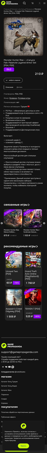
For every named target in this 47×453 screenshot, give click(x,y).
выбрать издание (14, 80)
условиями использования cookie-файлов (21, 434)
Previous (2, 223)
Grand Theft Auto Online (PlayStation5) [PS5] (32, 275)
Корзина (4, 403)
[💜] (39, 20)
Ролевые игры (24, 98)
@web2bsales (20, 372)
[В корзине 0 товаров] (32, 3)
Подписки (5, 395)
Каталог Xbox (6, 390)
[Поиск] (24, 3)
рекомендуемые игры (20, 246)
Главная (7, 9)
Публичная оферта (8, 417)
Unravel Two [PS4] (12, 272)
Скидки (4, 399)
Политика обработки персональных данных (17, 412)
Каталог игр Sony (18, 9)
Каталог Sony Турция (9, 382)
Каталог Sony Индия (9, 386)
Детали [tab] (19, 87)
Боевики (30, 9)
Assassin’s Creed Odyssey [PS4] (14, 310)
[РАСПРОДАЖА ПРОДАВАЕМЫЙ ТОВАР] (14, 260)
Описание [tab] (9, 87)
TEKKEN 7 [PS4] (32, 309)
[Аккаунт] (39, 3)
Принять (23, 446)
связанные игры (15, 205)
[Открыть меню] (44, 3)
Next (44, 223)
